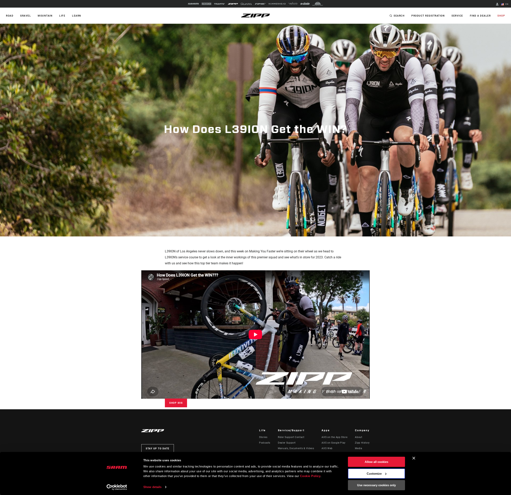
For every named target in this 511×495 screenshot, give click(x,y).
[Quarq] (246, 4)
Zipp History (362, 442)
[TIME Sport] (260, 4)
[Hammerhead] (277, 4)
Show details (152, 487)
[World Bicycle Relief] (317, 4)
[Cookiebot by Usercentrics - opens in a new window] (116, 487)
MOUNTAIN (45, 15)
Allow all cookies (376, 462)
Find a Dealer (480, 15)
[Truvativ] (219, 4)
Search (399, 15)
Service (457, 15)
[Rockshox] (206, 4)
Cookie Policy (310, 476)
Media (358, 448)
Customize (374, 473)
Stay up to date (157, 448)
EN (506, 4)
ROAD (9, 15)
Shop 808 (176, 403)
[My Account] (497, 4)
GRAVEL (25, 15)
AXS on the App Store (334, 437)
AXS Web (327, 448)
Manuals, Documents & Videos (296, 448)
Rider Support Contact (291, 437)
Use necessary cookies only (376, 485)
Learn (76, 15)
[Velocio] (292, 4)
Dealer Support (287, 442)
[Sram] (193, 4)
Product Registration (428, 15)
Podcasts (264, 442)
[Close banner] (413, 458)
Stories (263, 437)
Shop (501, 15)
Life (62, 15)
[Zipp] (233, 4)
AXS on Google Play (334, 442)
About (358, 437)
